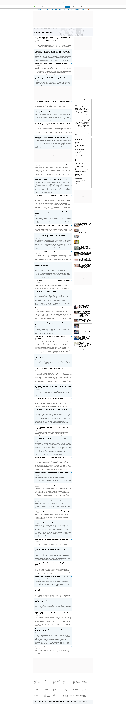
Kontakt (75, 701)
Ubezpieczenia (46, 680)
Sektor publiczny (54, 9)
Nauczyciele (46, 691)
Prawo (60, 9)
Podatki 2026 (77, 221)
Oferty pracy (84, 696)
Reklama (79, 701)
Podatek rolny (77, 181)
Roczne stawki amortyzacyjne (80, 180)
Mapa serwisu (85, 701)
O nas (35, 701)
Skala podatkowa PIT (79, 174)
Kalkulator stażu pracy (66, 694)
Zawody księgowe (37, 682)
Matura (45, 695)
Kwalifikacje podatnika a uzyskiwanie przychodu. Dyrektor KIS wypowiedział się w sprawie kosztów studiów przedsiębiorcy (82, 109)
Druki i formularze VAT (79, 164)
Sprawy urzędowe (56, 681)
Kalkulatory (79, 139)
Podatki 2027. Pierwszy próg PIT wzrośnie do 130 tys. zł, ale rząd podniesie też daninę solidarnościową (82, 118)
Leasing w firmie (65, 682)
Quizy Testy (77, 184)
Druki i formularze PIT (79, 163)
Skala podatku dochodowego (77, 695)
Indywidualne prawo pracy (48, 677)
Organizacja (36, 689)
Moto (72, 9)
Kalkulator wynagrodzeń (79, 145)
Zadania (35, 691)
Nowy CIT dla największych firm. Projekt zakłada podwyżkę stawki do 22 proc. (82, 123)
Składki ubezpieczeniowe (76, 691)
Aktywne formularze (81, 159)
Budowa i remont (84, 681)
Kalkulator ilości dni (78, 155)
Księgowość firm (37, 676)
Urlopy (45, 681)
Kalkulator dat (65, 689)
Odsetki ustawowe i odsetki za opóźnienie (82, 169)
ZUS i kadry (36, 681)
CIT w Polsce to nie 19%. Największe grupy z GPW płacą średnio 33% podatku (82, 112)
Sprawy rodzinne (56, 677)
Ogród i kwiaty (84, 682)
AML (73, 683)
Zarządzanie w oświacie (47, 694)
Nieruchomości (77, 9)
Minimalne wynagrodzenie (77, 690)
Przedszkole (46, 689)
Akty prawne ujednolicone (57, 694)
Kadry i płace (36, 694)
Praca (54, 682)
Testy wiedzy (46, 697)
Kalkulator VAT (77, 152)
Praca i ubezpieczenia (66, 680)
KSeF (88, 9)
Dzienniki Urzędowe (56, 691)
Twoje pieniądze (66, 9)
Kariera (67, 701)
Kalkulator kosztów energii (79, 149)
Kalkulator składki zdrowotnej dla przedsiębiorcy (81, 141)
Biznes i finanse (65, 677)
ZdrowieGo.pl (84, 689)
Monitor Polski (55, 690)
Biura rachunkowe (76, 676)
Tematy (45, 28)
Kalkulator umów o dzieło (79, 148)
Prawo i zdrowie (55, 684)
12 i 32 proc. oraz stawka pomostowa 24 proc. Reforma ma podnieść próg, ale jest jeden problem (82, 106)
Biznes (48, 9)
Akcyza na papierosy (78, 183)
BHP (44, 682)
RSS (71, 701)
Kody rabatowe (84, 691)
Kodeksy (54, 695)
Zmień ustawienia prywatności (53, 701)
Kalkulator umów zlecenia (79, 146)
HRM (44, 683)
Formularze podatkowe (79, 166)
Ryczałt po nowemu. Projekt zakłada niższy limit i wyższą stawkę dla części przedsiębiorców (82, 126)
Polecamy (76, 303)
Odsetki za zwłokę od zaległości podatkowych (80, 172)
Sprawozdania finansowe (76, 682)
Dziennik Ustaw (55, 689)
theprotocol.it (84, 695)
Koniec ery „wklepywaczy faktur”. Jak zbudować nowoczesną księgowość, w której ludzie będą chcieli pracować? (83, 132)
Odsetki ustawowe (75, 694)
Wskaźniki (79, 168)
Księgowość (39, 9)
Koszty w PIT (77, 175)
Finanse (83, 680)
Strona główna (36, 28)
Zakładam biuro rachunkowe (77, 677)
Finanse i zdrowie (65, 683)
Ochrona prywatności (42, 701)
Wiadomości (84, 677)
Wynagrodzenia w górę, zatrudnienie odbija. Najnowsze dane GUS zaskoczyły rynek (82, 120)
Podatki (35, 677)
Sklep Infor (55, 683)
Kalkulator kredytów (78, 151)
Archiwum (83, 690)
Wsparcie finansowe (54, 28)
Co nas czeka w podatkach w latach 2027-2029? (82, 134)
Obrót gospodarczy (37, 680)
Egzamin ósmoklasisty (47, 696)
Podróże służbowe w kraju (77, 689)
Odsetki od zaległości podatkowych (81, 154)
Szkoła (45, 690)
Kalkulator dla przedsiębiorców (80, 143)
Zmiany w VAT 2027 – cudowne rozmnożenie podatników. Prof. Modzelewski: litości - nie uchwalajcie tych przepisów (82, 104)
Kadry (44, 9)
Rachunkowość (78, 160)
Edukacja (83, 9)
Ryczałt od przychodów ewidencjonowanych (79, 178)
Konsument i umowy (56, 680)
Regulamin (62, 701)
